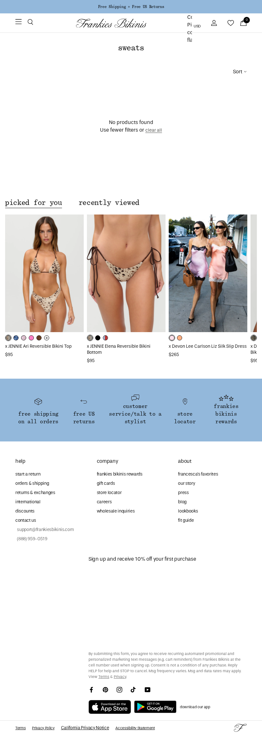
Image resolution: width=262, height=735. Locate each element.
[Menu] (18, 23)
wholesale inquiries (116, 511)
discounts (25, 511)
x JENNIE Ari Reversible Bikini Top (38, 346)
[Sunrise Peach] (179, 337)
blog (182, 502)
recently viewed (109, 202)
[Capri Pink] (31, 337)
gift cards (106, 483)
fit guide (186, 520)
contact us (25, 520)
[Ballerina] (171, 337)
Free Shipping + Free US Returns (131, 6)
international (28, 502)
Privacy (120, 676)
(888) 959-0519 (31, 539)
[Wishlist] (230, 23)
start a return (27, 474)
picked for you (33, 202)
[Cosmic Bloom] (16, 337)
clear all (153, 130)
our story (186, 483)
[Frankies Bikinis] (111, 23)
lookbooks (188, 511)
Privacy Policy (43, 728)
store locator (109, 492)
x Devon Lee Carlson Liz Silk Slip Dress (208, 346)
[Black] (97, 337)
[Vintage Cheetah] (39, 337)
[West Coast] (105, 337)
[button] (30, 23)
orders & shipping (32, 483)
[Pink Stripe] (23, 337)
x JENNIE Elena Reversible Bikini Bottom (118, 349)
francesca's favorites (198, 474)
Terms (103, 676)
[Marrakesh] (8, 337)
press (183, 492)
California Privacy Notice (85, 728)
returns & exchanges (35, 492)
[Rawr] (253, 337)
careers (104, 502)
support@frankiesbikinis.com (44, 529)
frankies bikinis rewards (120, 474)
